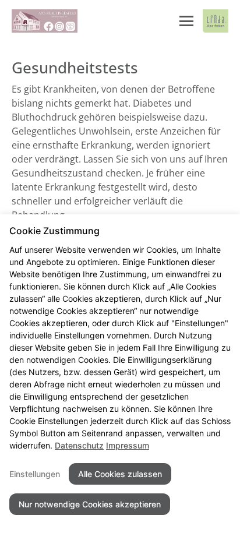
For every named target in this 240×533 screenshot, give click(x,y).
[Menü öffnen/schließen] (186, 21)
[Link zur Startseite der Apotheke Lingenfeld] (44, 21)
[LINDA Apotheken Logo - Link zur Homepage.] (215, 21)
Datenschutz (79, 445)
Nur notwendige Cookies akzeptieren (90, 504)
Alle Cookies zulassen (120, 474)
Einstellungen (34, 474)
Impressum (127, 445)
